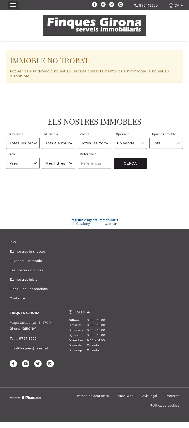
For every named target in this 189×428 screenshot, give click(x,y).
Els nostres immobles (28, 251)
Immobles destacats (92, 396)
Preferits (172, 396)
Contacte (17, 298)
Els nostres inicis (23, 279)
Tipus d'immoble (164, 134)
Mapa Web (125, 396)
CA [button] (176, 5)
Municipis (51, 134)
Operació (122, 134)
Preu (11, 154)
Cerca (130, 163)
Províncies (15, 134)
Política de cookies (164, 405)
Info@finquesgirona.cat (29, 348)
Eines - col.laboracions (29, 289)
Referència (88, 154)
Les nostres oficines (26, 270)
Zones (84, 134)
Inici (13, 242)
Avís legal (149, 396)
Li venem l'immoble (26, 261)
